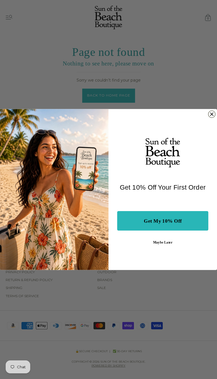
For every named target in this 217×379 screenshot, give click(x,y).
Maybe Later (162, 242)
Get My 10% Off (163, 221)
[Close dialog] (211, 114)
